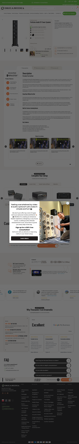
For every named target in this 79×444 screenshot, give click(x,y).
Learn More (24, 238)
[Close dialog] (67, 203)
